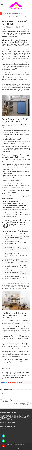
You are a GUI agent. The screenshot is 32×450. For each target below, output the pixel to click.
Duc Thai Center (6, 26)
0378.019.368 (11, 378)
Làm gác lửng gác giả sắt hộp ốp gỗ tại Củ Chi (12, 13)
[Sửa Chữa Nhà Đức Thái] (16, 5)
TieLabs (24, 444)
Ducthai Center (6, 368)
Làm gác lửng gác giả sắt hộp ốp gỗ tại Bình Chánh (10, 400)
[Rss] (16, 446)
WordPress (13, 444)
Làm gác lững (7, 16)
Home (1, 16)
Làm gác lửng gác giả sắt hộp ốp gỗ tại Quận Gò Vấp (21, 403)
